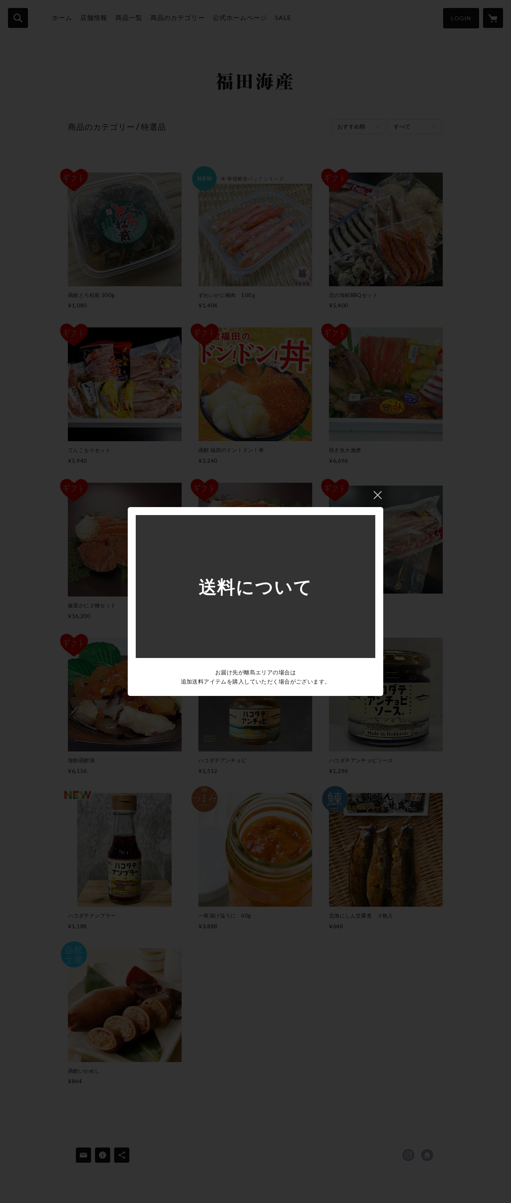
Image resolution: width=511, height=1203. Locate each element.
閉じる (378, 495)
